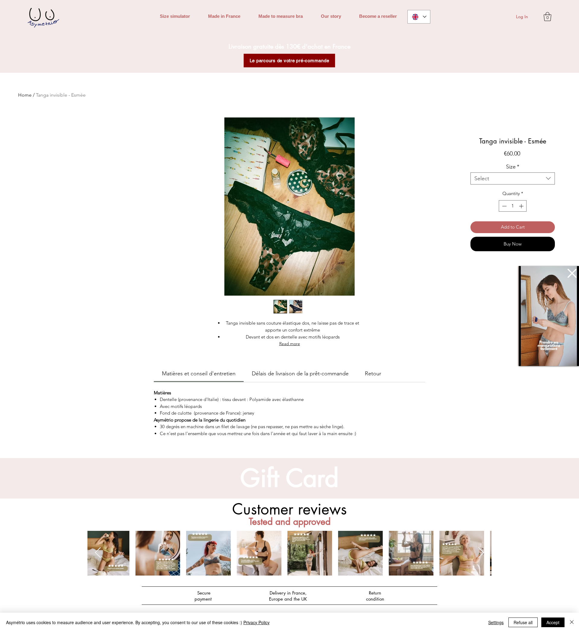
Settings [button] (496, 622)
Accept (552, 622)
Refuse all (523, 622)
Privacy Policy (256, 622)
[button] (572, 273)
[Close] (571, 622)
